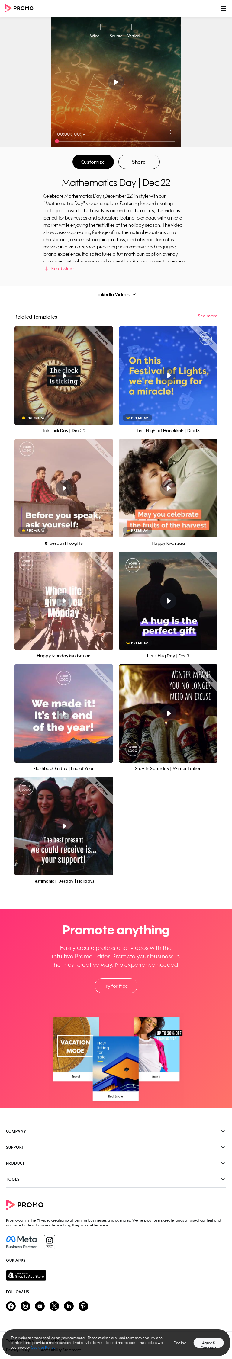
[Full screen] (173, 132)
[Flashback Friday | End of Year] (63, 713)
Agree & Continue (208, 1344)
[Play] (116, 82)
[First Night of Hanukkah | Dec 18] (168, 375)
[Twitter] (54, 1306)
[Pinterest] (83, 1306)
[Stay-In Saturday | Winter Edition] (168, 713)
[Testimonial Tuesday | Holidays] (63, 826)
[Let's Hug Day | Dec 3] (168, 601)
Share (139, 162)
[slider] (57, 141)
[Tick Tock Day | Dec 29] (63, 375)
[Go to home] (21, 8)
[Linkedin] (69, 1306)
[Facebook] (21, 1242)
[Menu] (223, 8)
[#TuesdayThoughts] (63, 488)
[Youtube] (40, 1306)
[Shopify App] (116, 1275)
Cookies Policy (43, 1347)
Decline (180, 1343)
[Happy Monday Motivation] (63, 601)
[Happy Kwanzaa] (168, 488)
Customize (93, 162)
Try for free (116, 986)
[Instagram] (49, 1242)
